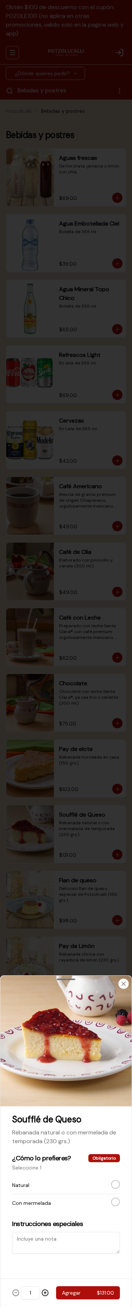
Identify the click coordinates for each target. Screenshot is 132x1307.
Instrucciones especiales (47, 1223)
